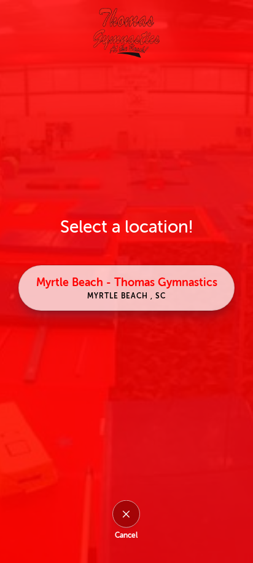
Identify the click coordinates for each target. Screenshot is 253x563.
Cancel (126, 535)
